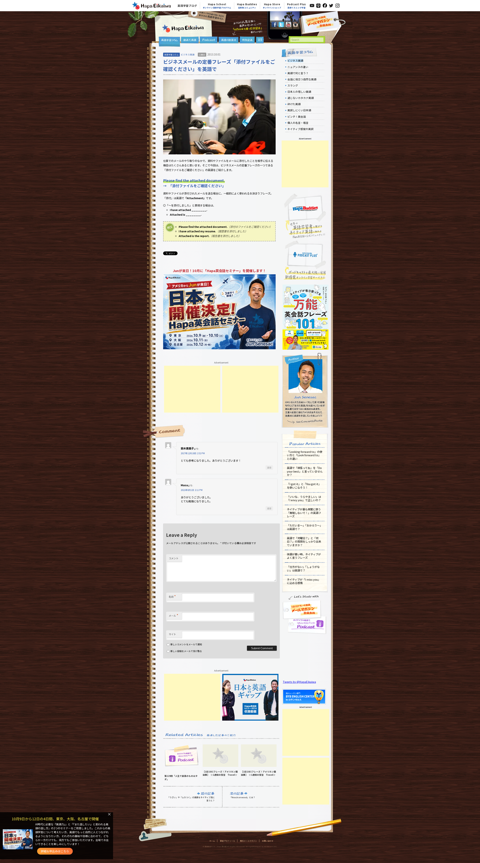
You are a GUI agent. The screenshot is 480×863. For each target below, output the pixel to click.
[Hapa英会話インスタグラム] (295, 26)
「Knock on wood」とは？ (242, 797)
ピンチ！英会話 (296, 116)
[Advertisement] (192, 389)
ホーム (212, 840)
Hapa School (217, 5)
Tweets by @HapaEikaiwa (299, 682)
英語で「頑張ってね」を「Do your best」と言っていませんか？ (304, 471)
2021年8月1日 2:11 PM (191, 489)
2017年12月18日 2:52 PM (193, 453)
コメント (173, 558)
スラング (292, 85)
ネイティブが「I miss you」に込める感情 (303, 581)
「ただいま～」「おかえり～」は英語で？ (304, 527)
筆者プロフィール (227, 840)
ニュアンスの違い (297, 67)
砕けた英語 (294, 104)
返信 (269, 467)
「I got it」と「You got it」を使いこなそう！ (304, 485)
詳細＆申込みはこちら (55, 851)
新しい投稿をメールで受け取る (186, 651)
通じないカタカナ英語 (300, 98)
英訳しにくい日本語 (299, 110)
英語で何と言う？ (297, 73)
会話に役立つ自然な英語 (301, 79)
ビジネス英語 (187, 54)
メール (173, 615)
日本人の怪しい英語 (299, 91)
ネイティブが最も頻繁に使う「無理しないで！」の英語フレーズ (304, 512)
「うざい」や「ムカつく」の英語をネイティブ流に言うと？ (191, 799)
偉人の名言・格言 (297, 123)
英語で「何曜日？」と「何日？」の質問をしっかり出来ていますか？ (304, 541)
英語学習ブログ (187, 5)
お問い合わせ (267, 840)
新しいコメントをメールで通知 (186, 644)
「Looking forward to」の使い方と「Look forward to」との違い (304, 455)
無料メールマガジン (248, 840)
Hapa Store (272, 5)
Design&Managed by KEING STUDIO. (261, 846)
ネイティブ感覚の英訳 (300, 129)
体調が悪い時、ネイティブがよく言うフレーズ (304, 556)
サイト (172, 634)
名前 (172, 596)
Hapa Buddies (247, 5)
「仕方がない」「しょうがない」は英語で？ (303, 568)
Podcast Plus (296, 5)
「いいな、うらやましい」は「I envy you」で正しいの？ (304, 498)
